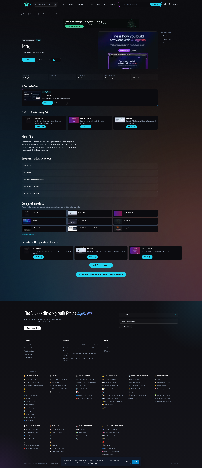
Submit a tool (28, 357)
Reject (127, 461)
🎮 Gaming (105, 439)
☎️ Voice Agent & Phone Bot (84, 398)
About (165, 36)
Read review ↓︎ (43, 60)
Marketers (90, 4)
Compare (112, 4)
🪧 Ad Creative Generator (31, 429)
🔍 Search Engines (81, 439)
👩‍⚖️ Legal (52, 442)
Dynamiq (129, 118)
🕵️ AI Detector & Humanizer (110, 379)
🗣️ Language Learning (108, 448)
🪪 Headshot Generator (30, 401)
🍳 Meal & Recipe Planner (162, 382)
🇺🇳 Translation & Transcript (84, 395)
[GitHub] (165, 4)
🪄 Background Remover (31, 392)
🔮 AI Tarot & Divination (109, 429)
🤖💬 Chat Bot (80, 429)
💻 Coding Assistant (134, 382)
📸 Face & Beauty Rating (31, 395)
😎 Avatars (27, 389)
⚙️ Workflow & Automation (163, 401)
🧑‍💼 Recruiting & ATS (56, 445)
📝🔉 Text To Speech (82, 392)
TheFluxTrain (47, 95)
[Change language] (169, 4)
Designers (71, 4)
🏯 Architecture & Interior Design (33, 385)
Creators (98, 4)
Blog (105, 4)
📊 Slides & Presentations (57, 451)
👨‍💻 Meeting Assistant (161, 385)
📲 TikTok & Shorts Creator (58, 385)
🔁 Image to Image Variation (32, 408)
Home (24, 14)
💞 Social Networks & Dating (110, 451)
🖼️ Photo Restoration (30, 417)
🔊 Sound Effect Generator (83, 389)
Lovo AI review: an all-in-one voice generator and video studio (80, 354)
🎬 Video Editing (55, 392)
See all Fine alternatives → (101, 265)
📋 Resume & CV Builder (57, 448)
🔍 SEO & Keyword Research (32, 445)
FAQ (164, 42)
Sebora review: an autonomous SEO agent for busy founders (81, 345)
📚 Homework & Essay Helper (111, 392)
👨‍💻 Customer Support (56, 432)
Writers (63, 4)
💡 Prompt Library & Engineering (112, 401)
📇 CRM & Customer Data (31, 432)
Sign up (175, 4)
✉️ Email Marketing (29, 439)
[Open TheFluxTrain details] (32, 96)
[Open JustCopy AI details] (28, 120)
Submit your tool (32, 328)
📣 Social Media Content (31, 448)
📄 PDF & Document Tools (110, 398)
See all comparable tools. (28, 234)
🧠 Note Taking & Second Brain (164, 389)
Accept (135, 461)
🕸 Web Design (132, 398)
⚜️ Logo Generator (29, 414)
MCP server (106, 351)
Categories (33, 14)
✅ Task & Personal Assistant (163, 395)
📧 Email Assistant (29, 435)
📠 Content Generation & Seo (110, 385)
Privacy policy (94, 463)
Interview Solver (85, 118)
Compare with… (168, 39)
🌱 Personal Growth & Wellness (164, 392)
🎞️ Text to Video (54, 382)
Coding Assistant (46, 14)
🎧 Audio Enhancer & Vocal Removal (87, 382)
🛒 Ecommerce (54, 435)
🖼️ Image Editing (29, 404)
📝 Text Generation (107, 404)
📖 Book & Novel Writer (109, 382)
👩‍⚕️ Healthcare (106, 445)
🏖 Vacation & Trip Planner (162, 398)
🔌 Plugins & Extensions (135, 392)
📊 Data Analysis (81, 432)
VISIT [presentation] (46, 103)
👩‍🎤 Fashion (27, 398)
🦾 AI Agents (158, 379)
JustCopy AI (39, 118)
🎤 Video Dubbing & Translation (59, 389)
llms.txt (105, 345)
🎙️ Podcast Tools (81, 385)
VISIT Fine (28, 60)
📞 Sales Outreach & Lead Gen (32, 442)
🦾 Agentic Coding (134, 379)
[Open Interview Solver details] (74, 120)
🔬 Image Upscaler (29, 411)
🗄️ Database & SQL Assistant (136, 385)
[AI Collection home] (27, 4)
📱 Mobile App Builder (135, 389)
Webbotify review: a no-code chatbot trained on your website (79, 360)
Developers (80, 4)
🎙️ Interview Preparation (57, 439)
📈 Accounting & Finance (57, 429)
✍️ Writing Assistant (108, 408)
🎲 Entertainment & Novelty (110, 435)
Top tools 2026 (28, 354)
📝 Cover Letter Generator (109, 389)
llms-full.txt (106, 348)
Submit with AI (156, 4)
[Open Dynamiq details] (120, 120)
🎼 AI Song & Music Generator (85, 379)
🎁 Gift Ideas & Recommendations (112, 442)
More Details (61, 103)
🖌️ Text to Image (28, 420)
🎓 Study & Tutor (107, 454)
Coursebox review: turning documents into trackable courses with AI (81, 349)
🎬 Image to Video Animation (58, 379)
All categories (28, 345)
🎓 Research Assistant (82, 435)
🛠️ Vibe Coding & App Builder (137, 395)
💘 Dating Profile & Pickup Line (111, 432)
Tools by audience (29, 351)
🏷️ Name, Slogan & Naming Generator (113, 395)
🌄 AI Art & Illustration (30, 379)
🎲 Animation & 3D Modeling (32, 382)
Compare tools (28, 348)
